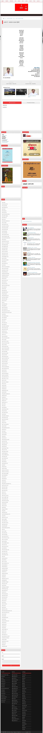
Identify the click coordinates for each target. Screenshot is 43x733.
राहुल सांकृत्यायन (5, 558)
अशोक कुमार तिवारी (5, 227)
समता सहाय (4, 614)
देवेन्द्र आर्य (4, 400)
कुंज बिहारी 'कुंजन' (5, 271)
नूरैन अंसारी (4, 422)
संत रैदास (4, 605)
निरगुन (24, 695)
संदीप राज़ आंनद (5, 609)
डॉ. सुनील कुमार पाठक (6, 368)
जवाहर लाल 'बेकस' (5, 329)
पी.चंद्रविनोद (4, 434)
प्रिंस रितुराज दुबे (5, 453)
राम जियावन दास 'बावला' (6, 537)
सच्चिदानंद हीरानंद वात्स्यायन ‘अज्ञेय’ (7, 610)
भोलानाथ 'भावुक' (5, 487)
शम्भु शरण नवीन (5, 583)
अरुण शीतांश (4, 222)
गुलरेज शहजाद (5, 293)
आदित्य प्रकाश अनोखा (6, 241)
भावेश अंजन (4, 476)
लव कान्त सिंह (5, 561)
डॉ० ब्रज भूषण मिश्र (5, 375)
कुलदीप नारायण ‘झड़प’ (6, 275)
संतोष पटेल (4, 607)
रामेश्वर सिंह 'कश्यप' (5, 554)
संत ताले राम (4, 600)
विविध (24, 717)
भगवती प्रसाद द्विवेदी (5, 473)
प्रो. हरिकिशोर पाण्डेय (5, 454)
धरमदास (4, 405)
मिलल (34, 1)
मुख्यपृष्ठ (3, 1)
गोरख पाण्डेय (4, 300)
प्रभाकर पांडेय (5, 441)
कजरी (24, 676)
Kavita (14, 18)
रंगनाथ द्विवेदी (5, 519)
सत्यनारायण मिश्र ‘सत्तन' (6, 612)
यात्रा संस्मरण (25, 710)
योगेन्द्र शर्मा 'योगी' (5, 517)
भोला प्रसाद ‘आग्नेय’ (5, 485)
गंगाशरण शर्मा (5, 282)
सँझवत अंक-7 (29, 252)
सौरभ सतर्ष (4, 632)
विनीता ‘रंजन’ (4, 571)
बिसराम (4, 465)
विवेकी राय (4, 576)
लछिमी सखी (4, 559)
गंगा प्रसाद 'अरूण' (5, 280)
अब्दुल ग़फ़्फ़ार (5, 212)
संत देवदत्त (4, 602)
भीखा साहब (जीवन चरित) (31, 237)
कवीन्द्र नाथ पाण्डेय (5, 270)
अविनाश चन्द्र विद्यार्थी (6, 226)
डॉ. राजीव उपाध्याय (4, 135)
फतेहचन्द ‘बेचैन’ (5, 456)
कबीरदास (4, 265)
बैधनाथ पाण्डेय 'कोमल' (6, 471)
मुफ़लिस (4, 510)
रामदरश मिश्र (5, 541)
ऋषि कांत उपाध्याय (5, 254)
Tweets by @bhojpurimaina (27, 221)
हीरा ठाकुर (4, 642)
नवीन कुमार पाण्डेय (5, 417)
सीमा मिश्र (4, 619)
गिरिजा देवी (4, 288)
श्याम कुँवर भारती (5, 590)
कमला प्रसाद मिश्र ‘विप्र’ (6, 266)
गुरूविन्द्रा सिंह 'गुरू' (5, 292)
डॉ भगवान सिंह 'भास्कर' (6, 358)
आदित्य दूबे (4, 239)
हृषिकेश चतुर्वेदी (5, 646)
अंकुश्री (4, 202)
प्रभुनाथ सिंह (5, 446)
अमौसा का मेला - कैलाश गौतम (31, 267)
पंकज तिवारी (4, 426)
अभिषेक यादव (5, 217)
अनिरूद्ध (4, 209)
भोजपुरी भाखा (25, 705)
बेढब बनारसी (4, 466)
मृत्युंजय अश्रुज (5, 512)
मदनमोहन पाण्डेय (5, 490)
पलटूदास (4, 431)
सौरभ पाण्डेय (4, 631)
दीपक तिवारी (4, 392)
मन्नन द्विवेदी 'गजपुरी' (5, 497)
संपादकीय (7, 1)
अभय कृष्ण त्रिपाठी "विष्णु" (6, 214)
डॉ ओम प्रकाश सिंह (5, 353)
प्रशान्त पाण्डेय (5, 449)
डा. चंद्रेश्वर (4, 339)
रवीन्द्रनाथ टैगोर (5, 524)
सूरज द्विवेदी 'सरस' (5, 629)
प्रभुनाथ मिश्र (5, 444)
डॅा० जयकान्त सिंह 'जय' (6, 349)
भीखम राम (4, 480)
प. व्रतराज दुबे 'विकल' (6, 424)
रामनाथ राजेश (5, 544)
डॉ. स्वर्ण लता (4, 370)
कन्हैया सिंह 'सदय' (5, 263)
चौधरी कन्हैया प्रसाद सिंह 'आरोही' (7, 312)
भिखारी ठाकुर (5, 478)
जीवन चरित (11, 1)
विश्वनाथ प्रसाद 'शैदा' (6, 578)
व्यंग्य (15, 1)
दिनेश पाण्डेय (4, 387)
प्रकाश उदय (4, 437)
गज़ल (24, 681)
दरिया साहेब (4, 385)
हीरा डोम (4, 644)
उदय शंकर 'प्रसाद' (5, 253)
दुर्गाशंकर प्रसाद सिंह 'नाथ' (6, 393)
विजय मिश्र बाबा (5, 566)
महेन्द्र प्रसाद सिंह (5, 502)
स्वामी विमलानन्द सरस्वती (6, 636)
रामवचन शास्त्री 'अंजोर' (6, 549)
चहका (24, 686)
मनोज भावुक (4, 493)
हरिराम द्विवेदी (4, 639)
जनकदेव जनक (5, 322)
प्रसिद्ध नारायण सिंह (5, 451)
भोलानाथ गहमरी (5, 488)
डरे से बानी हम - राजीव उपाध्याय (31, 257)
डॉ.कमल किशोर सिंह (5, 373)
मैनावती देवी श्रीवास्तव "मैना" (6, 514)
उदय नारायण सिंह (5, 251)
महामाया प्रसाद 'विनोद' (6, 500)
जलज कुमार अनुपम (5, 327)
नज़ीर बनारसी (5, 410)
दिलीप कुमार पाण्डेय (5, 390)
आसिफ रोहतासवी (5, 248)
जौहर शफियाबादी (5, 332)
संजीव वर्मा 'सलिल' (5, 595)
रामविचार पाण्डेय (5, 551)
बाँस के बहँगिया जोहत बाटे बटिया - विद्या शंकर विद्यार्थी (34, 262)
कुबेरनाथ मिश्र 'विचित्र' (6, 273)
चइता (24, 683)
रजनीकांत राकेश (5, 520)
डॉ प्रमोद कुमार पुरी (5, 356)
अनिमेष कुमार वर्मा (5, 207)
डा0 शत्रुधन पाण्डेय (5, 346)
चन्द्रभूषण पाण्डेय (5, 309)
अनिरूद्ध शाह (4, 210)
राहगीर (4, 556)
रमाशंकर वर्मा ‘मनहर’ (5, 522)
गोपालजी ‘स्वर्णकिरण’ (5, 297)
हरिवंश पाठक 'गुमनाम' (5, 641)
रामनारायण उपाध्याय (5, 546)
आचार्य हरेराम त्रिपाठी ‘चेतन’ (6, 237)
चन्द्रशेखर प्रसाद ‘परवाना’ (6, 310)
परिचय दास (4, 429)
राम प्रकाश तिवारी (5, 539)
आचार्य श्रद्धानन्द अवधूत (6, 236)
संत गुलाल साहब (5, 597)
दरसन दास (4, 383)
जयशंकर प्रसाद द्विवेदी (9, 18)
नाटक (22, 1)
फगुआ (24, 700)
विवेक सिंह (4, 575)
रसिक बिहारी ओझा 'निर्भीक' (6, 527)
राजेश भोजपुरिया (5, 534)
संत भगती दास (5, 603)
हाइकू (24, 729)
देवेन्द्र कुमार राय (5, 402)
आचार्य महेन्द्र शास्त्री (6, 234)
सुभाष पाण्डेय (4, 624)
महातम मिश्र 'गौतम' (5, 498)
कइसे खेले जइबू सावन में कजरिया (32, 232)
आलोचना (25, 674)
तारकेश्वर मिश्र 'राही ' (6, 376)
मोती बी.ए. (4, 515)
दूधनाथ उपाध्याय (5, 398)
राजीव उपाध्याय (5, 532)
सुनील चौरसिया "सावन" (6, 620)
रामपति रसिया (5, 548)
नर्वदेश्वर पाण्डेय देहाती (5, 415)
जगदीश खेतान (5, 317)
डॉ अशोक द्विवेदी (5, 351)
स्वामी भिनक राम (5, 634)
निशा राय (4, 420)
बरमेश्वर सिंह (4, 461)
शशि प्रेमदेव (4, 585)
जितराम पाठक (5, 331)
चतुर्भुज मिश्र (4, 305)
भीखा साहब (4, 693)
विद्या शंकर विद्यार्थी (5, 568)
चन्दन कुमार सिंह (5, 307)
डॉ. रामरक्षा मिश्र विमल (6, 366)
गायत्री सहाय (5, 287)
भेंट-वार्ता (30, 1)
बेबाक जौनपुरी (5, 468)
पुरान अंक (38, 1)
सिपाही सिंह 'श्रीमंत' (5, 617)
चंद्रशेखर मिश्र (5, 304)
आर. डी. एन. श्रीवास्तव (6, 243)
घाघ (3, 302)
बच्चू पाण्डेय (4, 459)
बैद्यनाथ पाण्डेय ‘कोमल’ (6, 470)
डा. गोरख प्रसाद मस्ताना (6, 337)
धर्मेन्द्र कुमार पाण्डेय (5, 409)
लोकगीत (25, 715)
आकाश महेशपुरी (5, 232)
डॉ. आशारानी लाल (5, 363)
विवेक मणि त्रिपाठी (5, 573)
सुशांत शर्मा (4, 627)
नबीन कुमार (4, 414)
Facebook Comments (31, 102)
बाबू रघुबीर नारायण (5, 463)
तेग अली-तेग (4, 380)
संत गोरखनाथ (5, 598)
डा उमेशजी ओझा (5, 336)
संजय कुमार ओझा (5, 593)
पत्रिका (24, 696)
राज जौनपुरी (4, 531)
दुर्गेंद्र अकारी (5, 395)
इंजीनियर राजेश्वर (5, 249)
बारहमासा (25, 701)
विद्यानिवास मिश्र (5, 570)
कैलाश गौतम (4, 278)
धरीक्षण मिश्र (5, 407)
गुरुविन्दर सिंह (5, 290)
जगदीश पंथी (4, 319)
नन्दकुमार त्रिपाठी (5, 412)
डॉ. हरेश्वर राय (5, 371)
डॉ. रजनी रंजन (5, 365)
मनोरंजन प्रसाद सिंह (5, 495)
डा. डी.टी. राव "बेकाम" (6, 341)
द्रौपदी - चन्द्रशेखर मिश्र (31, 227)
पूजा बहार (4, 436)
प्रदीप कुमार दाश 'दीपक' (6, 439)
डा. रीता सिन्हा (5, 344)
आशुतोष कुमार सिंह (5, 246)
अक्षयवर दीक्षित (5, 205)
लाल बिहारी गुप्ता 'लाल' (6, 563)
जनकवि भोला (5, 324)
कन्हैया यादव (4, 261)
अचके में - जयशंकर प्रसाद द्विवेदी (19, 18)
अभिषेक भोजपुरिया (5, 215)
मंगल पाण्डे (25, 707)
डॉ (5, 139)
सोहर (24, 725)
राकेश (4, 529)
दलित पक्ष (25, 691)
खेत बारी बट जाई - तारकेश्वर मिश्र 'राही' (32, 272)
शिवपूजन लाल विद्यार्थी (5, 587)
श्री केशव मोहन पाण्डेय (4, 142)
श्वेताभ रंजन (4, 592)
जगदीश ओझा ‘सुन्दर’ (5, 315)
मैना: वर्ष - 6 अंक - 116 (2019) (31, 242)
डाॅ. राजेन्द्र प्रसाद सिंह (6, 348)
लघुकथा (25, 712)
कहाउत (26, 1)
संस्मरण (19, 1)
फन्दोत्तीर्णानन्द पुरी (5, 458)
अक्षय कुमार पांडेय (5, 204)
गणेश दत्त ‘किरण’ (5, 283)
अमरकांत (4, 219)
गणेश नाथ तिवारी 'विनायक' (6, 285)
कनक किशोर (5, 258)
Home (5, 18)
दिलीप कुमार (4, 388)
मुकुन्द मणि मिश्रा (5, 509)
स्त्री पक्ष (25, 727)
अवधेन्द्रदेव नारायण (5, 224)
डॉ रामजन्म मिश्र (5, 361)
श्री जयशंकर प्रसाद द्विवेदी (5, 141)
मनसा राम (4, 492)
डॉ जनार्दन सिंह (5, 354)
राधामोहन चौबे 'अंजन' (5, 536)
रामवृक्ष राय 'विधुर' (5, 553)
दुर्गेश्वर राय (4, 397)
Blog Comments (12, 102)
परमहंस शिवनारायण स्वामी (6, 427)
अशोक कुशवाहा (5, 231)
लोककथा (25, 713)
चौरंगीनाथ (4, 314)
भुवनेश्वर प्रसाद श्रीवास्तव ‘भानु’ (7, 483)
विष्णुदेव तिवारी (5, 580)
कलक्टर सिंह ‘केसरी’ (5, 268)
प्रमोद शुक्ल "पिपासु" (5, 448)
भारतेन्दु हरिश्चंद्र (5, 475)
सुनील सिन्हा (4, 622)
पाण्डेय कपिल (5, 432)
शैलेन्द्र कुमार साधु (5, 588)
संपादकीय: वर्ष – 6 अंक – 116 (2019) (32, 247)
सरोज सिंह (4, 615)
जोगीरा (24, 690)
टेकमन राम (4, 334)
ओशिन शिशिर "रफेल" (6, 256)
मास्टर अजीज (5, 505)
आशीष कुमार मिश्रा (5, 244)
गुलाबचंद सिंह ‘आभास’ (6, 295)
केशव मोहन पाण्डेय (5, 276)
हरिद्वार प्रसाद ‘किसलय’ (6, 637)
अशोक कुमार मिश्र (5, 229)
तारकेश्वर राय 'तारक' (5, 378)
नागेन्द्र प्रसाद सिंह (5, 419)
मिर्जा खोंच (4, 507)
